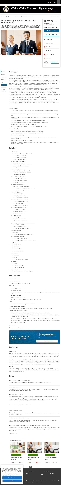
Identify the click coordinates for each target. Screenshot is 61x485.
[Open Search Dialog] (58, 2)
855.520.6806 (3, 91)
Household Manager (16, 457)
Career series (49, 39)
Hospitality (14, 16)
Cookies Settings (12, 480)
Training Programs (7, 16)
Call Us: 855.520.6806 (55, 16)
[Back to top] (30, 471)
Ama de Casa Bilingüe (51, 457)
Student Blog (51, 473)
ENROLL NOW (51, 31)
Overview (3, 71)
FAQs (2, 82)
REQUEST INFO (55, 62)
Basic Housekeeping (33, 457)
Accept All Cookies (12, 477)
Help (42, 474)
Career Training (25, 473)
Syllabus (3, 74)
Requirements (4, 76)
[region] (12, 474)
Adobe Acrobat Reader (16, 295)
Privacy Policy (39, 482)
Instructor (3, 79)
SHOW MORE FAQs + (13, 433)
